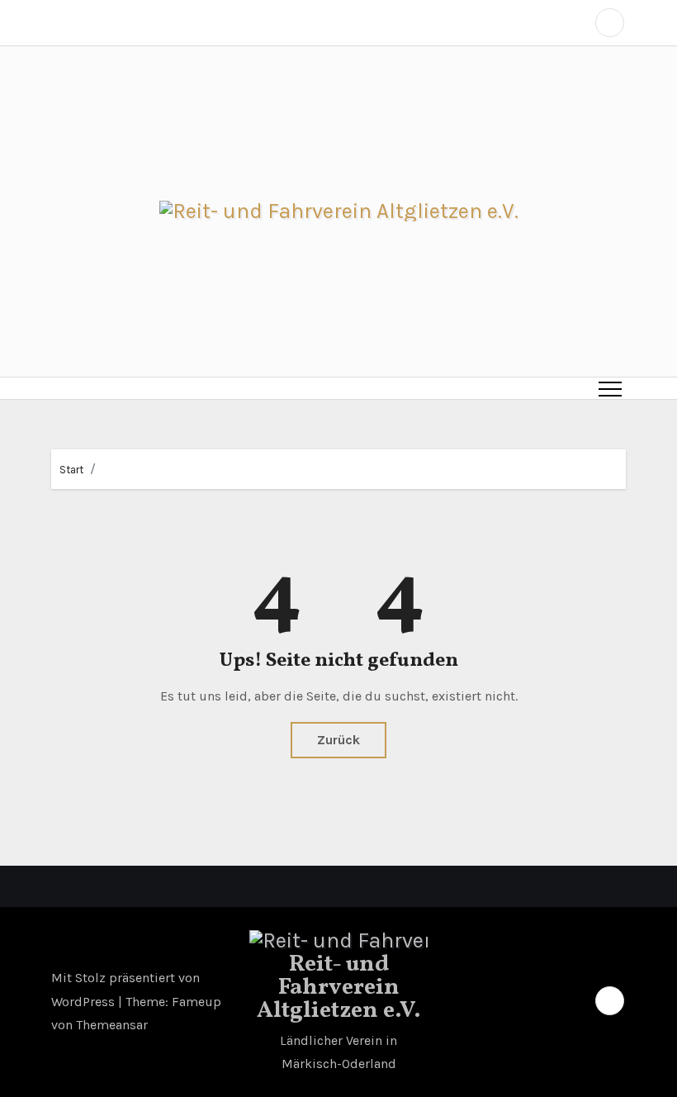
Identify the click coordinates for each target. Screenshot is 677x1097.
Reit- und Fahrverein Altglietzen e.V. (339, 987)
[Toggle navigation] (610, 388)
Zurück (338, 740)
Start (71, 469)
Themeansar (112, 1025)
